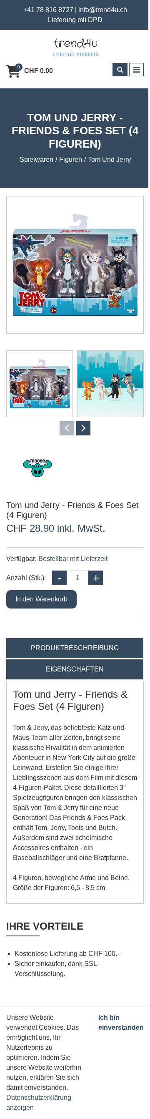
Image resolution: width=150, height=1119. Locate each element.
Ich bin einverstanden (121, 1022)
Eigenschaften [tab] (75, 669)
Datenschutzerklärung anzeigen (38, 1102)
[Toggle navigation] (136, 69)
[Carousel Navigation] (75, 428)
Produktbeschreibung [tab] (75, 647)
